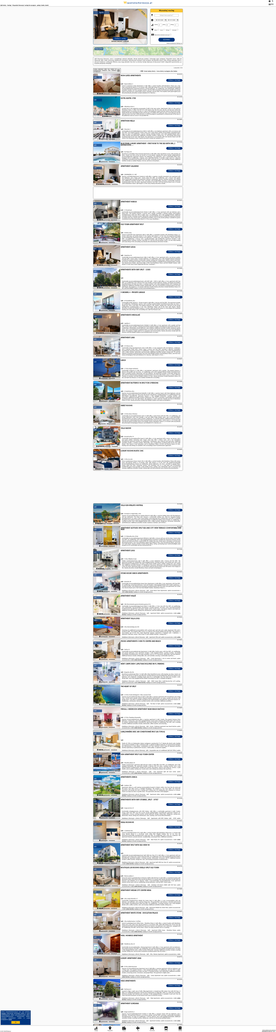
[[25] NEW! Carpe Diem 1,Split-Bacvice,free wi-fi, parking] (106, 673)
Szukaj (166, 40)
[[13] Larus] (106, 369)
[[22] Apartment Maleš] (106, 605)
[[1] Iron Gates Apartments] (106, 84)
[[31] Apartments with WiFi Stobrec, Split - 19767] (106, 808)
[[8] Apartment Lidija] (106, 256)
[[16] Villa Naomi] (106, 437)
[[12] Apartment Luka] (106, 346)
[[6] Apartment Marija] (106, 210)
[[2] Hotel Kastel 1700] (106, 107)
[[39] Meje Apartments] (106, 990)
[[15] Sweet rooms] (106, 414)
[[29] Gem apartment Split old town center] (106, 763)
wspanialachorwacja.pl (138, 3)
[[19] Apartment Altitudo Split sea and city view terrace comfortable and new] (106, 537)
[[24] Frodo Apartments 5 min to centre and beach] (106, 650)
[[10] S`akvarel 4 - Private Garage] (106, 301)
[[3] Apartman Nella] (106, 130)
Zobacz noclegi (174, 80)
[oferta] (97, 93)
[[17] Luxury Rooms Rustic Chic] (106, 460)
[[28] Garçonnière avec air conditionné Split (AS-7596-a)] (106, 741)
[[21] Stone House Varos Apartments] (106, 582)
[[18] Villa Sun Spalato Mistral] (106, 514)
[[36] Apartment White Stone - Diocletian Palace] (106, 922)
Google (3, 1013)
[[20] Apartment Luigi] (106, 559)
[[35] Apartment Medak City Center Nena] (106, 899)
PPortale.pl (8, 1031)
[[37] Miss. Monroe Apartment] (106, 944)
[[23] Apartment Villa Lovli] (106, 627)
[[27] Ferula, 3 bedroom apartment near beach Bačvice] (106, 718)
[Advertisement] (138, 487)
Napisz (274, 1031)
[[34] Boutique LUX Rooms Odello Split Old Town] (106, 876)
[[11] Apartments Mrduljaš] (106, 324)
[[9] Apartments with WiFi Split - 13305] (106, 278)
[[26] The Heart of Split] (106, 695)
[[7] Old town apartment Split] (106, 233)
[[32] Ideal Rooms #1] (106, 831)
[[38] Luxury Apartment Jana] (106, 967)
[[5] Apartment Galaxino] (106, 175)
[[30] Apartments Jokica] (106, 786)
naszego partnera (148, 592)
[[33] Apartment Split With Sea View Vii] (106, 854)
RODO (10, 1019)
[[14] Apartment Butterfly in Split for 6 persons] (106, 392)
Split (95, 77)
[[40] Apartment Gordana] (106, 1012)
